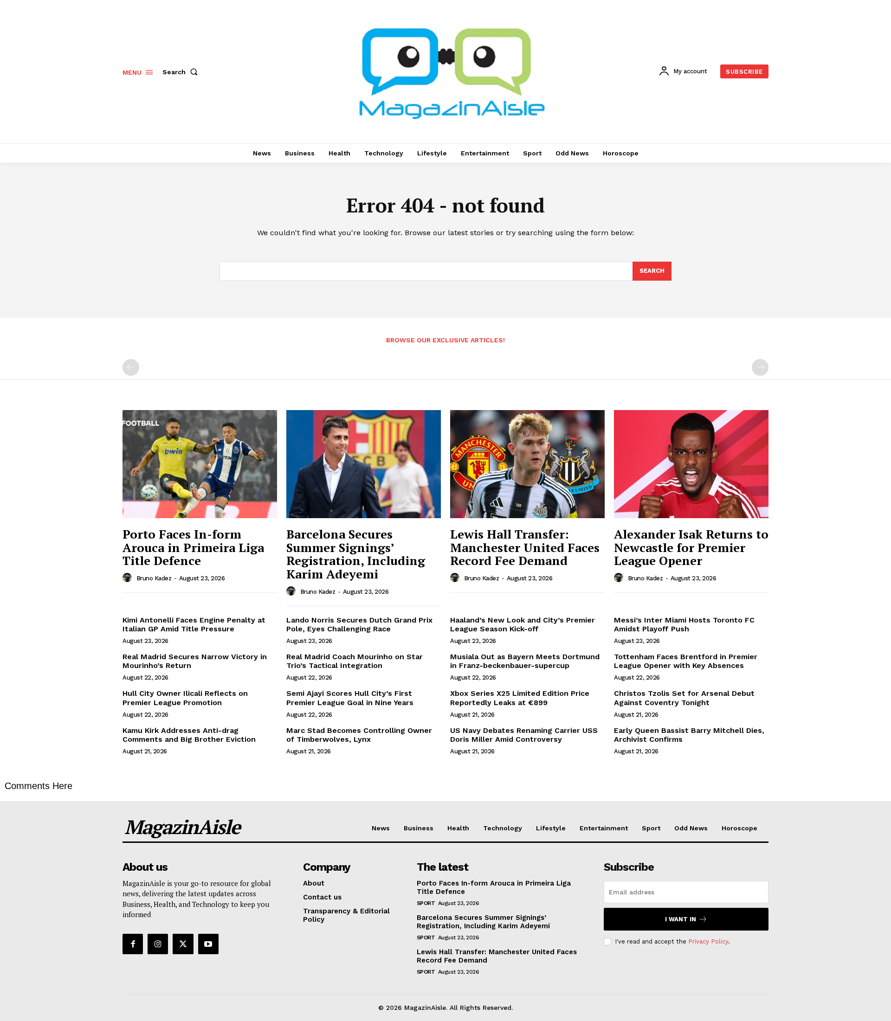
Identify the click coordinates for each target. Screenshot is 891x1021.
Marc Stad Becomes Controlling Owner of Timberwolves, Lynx (359, 735)
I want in (680, 919)
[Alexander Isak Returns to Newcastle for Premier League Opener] (691, 464)
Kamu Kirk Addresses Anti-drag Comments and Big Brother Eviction (189, 735)
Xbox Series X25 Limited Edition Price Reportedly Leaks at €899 (519, 697)
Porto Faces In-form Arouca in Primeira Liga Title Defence (193, 547)
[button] (181, 72)
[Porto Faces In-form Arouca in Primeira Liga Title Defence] (200, 464)
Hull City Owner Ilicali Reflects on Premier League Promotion (185, 697)
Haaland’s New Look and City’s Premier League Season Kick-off (522, 624)
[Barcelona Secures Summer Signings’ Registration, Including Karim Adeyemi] (363, 464)
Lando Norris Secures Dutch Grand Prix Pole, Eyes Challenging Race (359, 624)
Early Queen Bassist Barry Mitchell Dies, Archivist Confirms (689, 735)
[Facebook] (133, 944)
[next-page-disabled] (760, 367)
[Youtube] (208, 944)
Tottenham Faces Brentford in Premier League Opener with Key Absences (685, 661)
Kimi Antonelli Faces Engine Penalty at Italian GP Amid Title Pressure (194, 624)
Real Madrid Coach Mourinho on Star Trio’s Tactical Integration (354, 661)
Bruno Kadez (154, 578)
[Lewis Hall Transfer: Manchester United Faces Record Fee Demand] (527, 464)
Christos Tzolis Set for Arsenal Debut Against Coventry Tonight (684, 697)
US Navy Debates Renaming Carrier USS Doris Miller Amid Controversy (524, 735)
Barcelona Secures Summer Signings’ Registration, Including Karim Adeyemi (355, 554)
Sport (426, 903)
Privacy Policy (708, 941)
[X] (183, 944)
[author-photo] (129, 578)
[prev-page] (131, 367)
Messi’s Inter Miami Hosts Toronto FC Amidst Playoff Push (684, 624)
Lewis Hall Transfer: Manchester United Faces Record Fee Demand (525, 547)
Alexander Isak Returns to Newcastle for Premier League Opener (691, 547)
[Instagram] (158, 944)
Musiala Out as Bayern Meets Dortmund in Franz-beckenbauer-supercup (525, 661)
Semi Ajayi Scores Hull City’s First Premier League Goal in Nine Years (349, 697)
